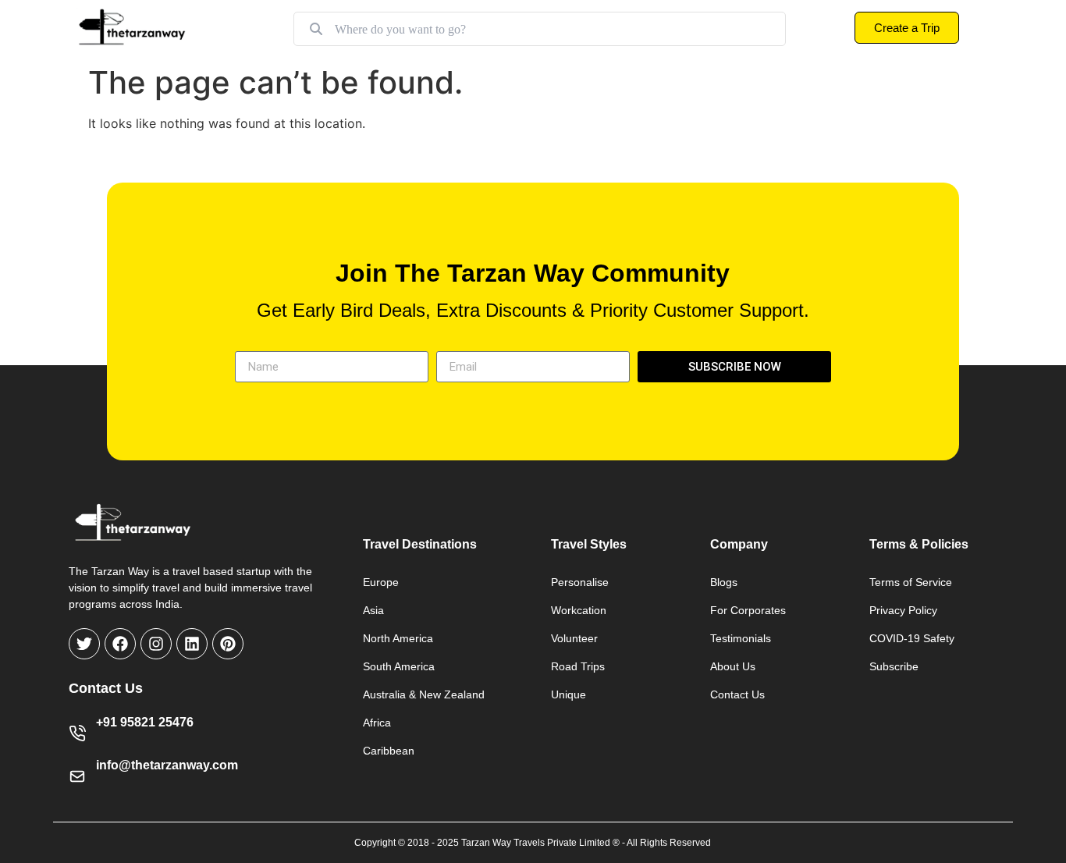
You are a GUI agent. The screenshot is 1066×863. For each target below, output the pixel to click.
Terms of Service (910, 582)
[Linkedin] (192, 643)
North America (398, 638)
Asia (373, 610)
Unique (568, 694)
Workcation (578, 610)
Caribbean (388, 750)
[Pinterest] (227, 643)
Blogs (723, 582)
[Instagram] (156, 643)
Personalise (580, 582)
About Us (732, 666)
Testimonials (740, 638)
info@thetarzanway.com (167, 765)
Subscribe (894, 666)
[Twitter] (84, 643)
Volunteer (574, 638)
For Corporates (748, 610)
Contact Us (737, 694)
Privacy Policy (903, 610)
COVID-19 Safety (911, 638)
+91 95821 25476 (145, 722)
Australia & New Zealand (424, 694)
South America (399, 666)
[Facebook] (120, 643)
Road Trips (578, 666)
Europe (381, 582)
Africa (377, 722)
